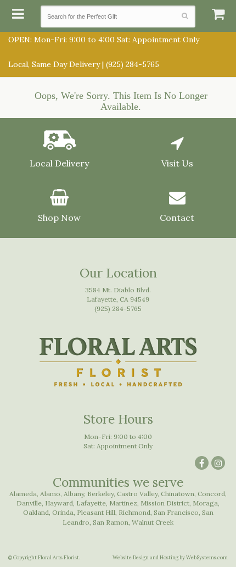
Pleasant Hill (96, 512)
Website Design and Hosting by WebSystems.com (170, 557)
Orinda (63, 512)
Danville (29, 503)
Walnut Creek (152, 522)
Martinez (123, 503)
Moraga (205, 503)
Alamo (50, 494)
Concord (211, 494)
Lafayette (91, 503)
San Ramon (110, 522)
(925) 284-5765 (132, 64)
